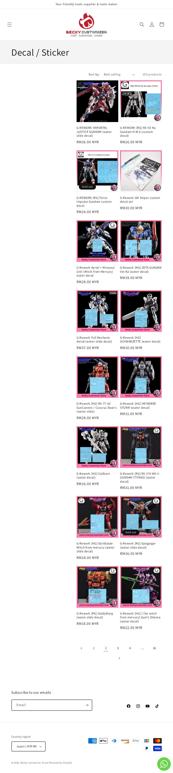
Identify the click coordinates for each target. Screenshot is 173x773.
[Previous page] (81, 648)
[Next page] (119, 658)
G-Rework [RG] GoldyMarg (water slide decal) (95, 615)
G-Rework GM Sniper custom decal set (140, 200)
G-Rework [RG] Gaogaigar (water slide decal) (138, 545)
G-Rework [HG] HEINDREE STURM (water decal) (138, 406)
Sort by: (94, 74)
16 (154, 648)
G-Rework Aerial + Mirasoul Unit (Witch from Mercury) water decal (95, 271)
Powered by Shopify (60, 762)
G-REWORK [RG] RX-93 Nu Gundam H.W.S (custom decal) (138, 132)
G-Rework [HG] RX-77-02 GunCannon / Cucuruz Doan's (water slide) (97, 407)
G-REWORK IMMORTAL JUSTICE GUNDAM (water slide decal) (94, 132)
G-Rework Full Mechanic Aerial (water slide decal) (94, 340)
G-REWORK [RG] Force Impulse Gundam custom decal (94, 202)
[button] (9, 24)
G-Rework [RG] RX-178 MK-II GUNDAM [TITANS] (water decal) (139, 477)
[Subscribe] (87, 705)
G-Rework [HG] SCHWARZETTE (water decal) (140, 340)
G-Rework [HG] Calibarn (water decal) (93, 476)
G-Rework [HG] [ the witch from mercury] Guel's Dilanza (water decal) (140, 617)
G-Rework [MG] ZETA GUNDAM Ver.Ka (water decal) (141, 270)
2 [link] (106, 648)
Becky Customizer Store (34, 762)
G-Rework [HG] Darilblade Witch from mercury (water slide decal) (96, 547)
